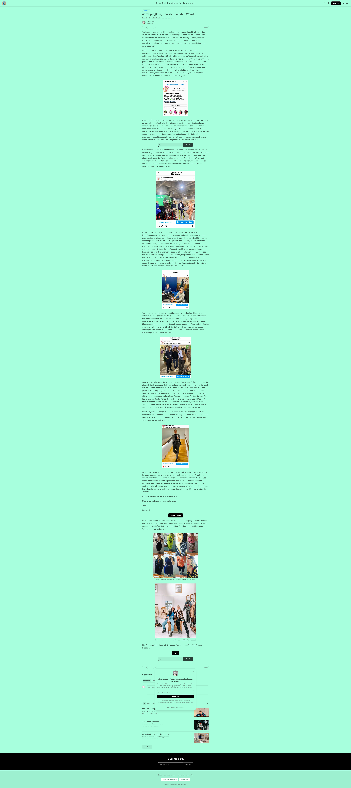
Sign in (345, 3)
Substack (166, 784)
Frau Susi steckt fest (148, 711)
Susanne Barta (151, 21)
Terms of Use (184, 700)
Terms (180, 775)
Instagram (183, 579)
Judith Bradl (175, 255)
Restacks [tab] (154, 680)
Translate (146, 10)
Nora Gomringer (180, 526)
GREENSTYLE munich (196, 257)
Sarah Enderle (159, 529)
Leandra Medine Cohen (151, 252)
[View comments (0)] (150, 27)
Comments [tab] (146, 680)
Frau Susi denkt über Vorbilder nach (153, 724)
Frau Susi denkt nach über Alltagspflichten (155, 737)
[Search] (324, 3)
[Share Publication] (328, 3)
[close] (193, 671)
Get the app (184, 779)
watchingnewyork (184, 249)
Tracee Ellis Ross (176, 252)
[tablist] (150, 680)
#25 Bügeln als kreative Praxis (155, 734)
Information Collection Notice (175, 702)
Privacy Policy (189, 702)
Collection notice (188, 775)
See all (146, 747)
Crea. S (193, 640)
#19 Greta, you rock (150, 721)
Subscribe (336, 3)
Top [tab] (144, 703)
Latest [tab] (149, 703)
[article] (175, 712)
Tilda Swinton (197, 252)
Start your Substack (170, 779)
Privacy (175, 775)
